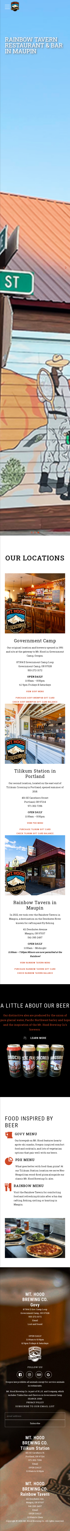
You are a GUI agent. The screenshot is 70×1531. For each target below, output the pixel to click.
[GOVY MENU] (9, 1135)
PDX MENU (25, 1160)
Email (35, 1320)
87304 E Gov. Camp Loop (35, 1309)
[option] (35, 383)
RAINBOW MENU (29, 1186)
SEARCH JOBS (35, 1398)
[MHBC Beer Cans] (35, 1060)
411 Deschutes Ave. (35, 1499)
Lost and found (35, 1324)
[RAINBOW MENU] (8, 1187)
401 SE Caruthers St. (35, 1452)
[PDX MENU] (9, 1161)
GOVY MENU (26, 1134)
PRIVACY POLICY (35, 1402)
